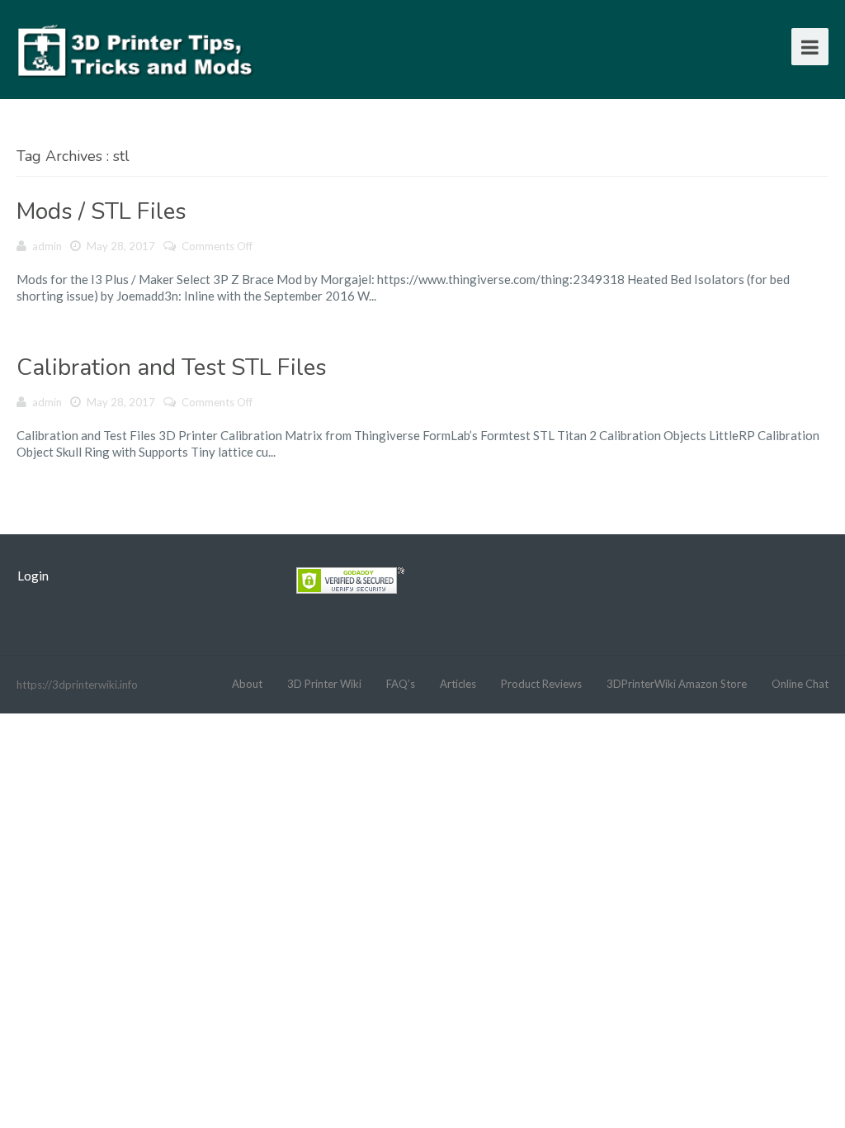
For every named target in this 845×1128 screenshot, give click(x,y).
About (247, 683)
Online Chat (800, 683)
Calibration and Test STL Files (172, 367)
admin (47, 246)
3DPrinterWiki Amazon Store (677, 683)
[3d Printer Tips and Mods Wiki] (136, 49)
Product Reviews (541, 683)
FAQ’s (400, 683)
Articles (458, 683)
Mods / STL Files (101, 211)
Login (33, 575)
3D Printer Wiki (324, 683)
